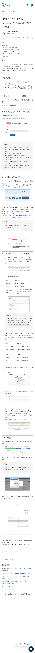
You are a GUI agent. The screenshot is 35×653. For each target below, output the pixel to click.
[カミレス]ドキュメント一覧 (9, 586)
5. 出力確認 (5, 56)
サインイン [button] (20, 5)
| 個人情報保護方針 (23, 594)
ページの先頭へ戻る (7, 559)
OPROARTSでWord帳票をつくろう (11, 105)
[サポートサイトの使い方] (32, 5)
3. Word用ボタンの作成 (8, 51)
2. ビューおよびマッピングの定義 (10, 49)
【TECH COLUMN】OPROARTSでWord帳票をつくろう (17, 573)
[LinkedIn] (8, 552)
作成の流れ (4, 45)
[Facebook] (3, 552)
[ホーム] (6, 5)
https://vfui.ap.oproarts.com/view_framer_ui (14, 118)
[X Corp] (5, 552)
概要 (3, 43)
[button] (28, 5)
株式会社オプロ (10, 594)
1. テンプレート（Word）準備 (9, 47)
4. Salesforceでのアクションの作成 (11, 54)
